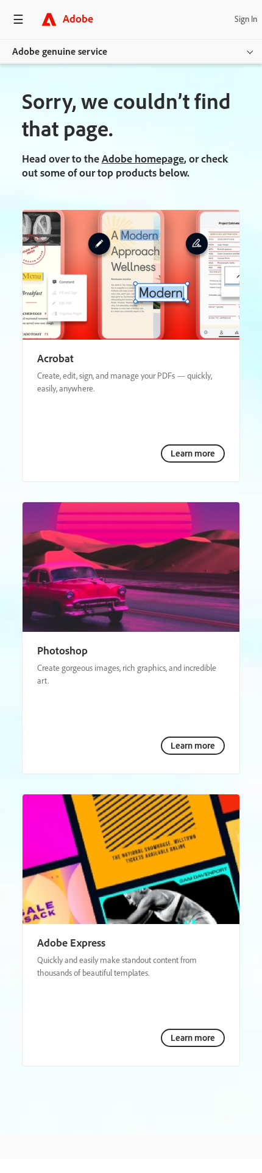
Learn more (193, 453)
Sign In (246, 19)
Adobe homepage (143, 159)
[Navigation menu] (18, 19)
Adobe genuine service (59, 51)
